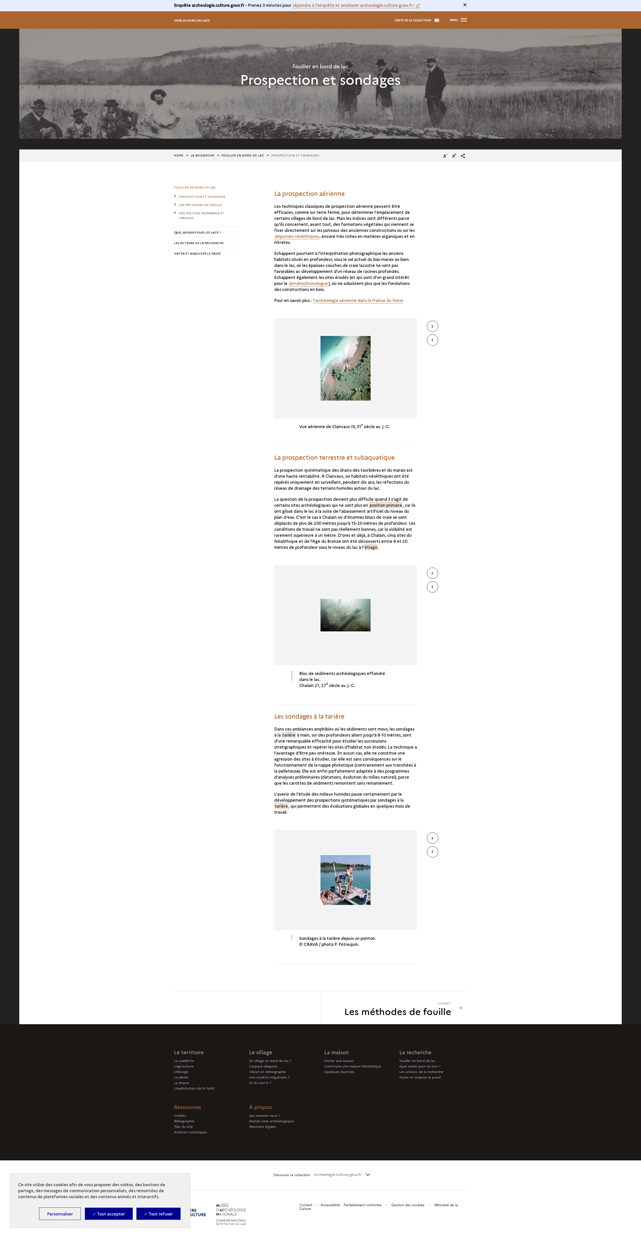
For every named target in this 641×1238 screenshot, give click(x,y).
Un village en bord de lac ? (270, 1060)
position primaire (386, 505)
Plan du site (183, 1126)
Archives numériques (190, 1132)
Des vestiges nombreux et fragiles (201, 215)
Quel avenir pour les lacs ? (197, 232)
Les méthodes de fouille (200, 205)
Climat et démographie (267, 1071)
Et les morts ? (260, 1082)
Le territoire (189, 1052)
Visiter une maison (339, 1060)
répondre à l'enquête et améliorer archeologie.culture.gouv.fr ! (354, 5)
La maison (336, 1052)
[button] (463, 156)
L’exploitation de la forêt (194, 1088)
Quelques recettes (339, 1071)
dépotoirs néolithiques (297, 236)
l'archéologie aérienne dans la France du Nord (358, 300)
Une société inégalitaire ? (269, 1077)
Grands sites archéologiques (271, 1121)
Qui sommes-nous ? (264, 1115)
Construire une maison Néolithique (352, 1066)
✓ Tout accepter (109, 1213)
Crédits (180, 1115)
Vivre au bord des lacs (192, 20)
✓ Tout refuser (158, 1213)
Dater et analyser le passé (197, 253)
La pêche (181, 1077)
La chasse (181, 1082)
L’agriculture (184, 1066)
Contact (305, 1205)
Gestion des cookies (407, 1205)
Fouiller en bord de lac (243, 155)
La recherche (415, 1052)
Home (179, 155)
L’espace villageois (263, 1066)
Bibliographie (184, 1121)
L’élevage (181, 1071)
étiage (371, 547)
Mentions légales (262, 1126)
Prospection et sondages (202, 196)
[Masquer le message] (465, 5)
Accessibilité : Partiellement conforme (351, 1205)
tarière (288, 735)
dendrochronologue (308, 283)
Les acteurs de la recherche (199, 243)
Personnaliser (60, 1213)
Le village (260, 1052)
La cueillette (184, 1060)
